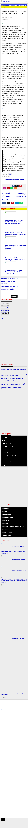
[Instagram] (4, 188)
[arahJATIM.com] (5, 1)
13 (5, 310)
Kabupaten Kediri (6, 465)
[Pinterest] (20, 186)
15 (7, 310)
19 (3, 312)
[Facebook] (13, 186)
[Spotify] (11, 188)
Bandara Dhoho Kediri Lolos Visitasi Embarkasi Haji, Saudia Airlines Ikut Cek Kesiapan (15, 234)
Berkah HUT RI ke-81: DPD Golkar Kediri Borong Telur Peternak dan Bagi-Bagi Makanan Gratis (15, 259)
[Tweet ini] (8, 203)
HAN (3, 10)
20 (5, 312)
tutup (3, 819)
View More (14, 296)
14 (6, 310)
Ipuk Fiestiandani (6, 443)
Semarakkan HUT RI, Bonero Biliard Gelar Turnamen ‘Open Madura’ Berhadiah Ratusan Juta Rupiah (14, 221)
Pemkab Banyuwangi (7, 446)
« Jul (2, 318)
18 (2, 312)
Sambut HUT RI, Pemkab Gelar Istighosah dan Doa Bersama (21, 195)
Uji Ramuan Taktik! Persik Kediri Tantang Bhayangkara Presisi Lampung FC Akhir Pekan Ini (15, 272)
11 (2, 310)
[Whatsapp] (21, 203)
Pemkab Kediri (5, 437)
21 (6, 312)
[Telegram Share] (17, 203)
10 (1, 310)
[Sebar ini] (4, 203)
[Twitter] (17, 186)
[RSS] (15, 188)
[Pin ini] (12, 203)
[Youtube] (8, 188)
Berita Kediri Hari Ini (7, 462)
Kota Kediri (4, 459)
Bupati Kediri (5, 453)
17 (1, 312)
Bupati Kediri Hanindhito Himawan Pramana (13, 456)
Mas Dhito (4, 440)
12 (3, 310)
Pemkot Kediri (5, 449)
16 (8, 310)
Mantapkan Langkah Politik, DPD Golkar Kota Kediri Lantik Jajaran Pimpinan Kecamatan (15, 247)
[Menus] (26, 1)
